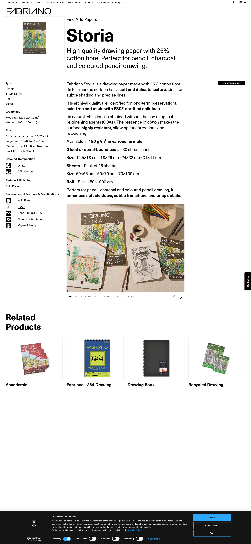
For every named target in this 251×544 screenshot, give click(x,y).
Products (26, 2)
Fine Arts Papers (82, 19)
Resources (74, 2)
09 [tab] (108, 296)
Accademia (16, 384)
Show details (154, 539)
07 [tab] (99, 296)
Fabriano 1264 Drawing (89, 384)
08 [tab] (104, 296)
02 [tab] (75, 296)
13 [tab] (127, 296)
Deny (212, 533)
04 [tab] (85, 296)
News (39, 2)
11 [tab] (118, 296)
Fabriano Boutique (111, 2)
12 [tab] (122, 296)
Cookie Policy (135, 530)
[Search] (234, 2)
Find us (89, 2)
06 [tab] (94, 296)
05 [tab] (89, 296)
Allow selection (212, 525)
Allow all (212, 518)
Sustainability (55, 2)
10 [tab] (113, 296)
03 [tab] (80, 296)
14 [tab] (132, 296)
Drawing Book (141, 384)
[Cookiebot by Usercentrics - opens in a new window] (33, 539)
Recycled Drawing (205, 384)
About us (12, 2)
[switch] (92, 539)
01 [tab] (70, 296)
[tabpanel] (125, 248)
